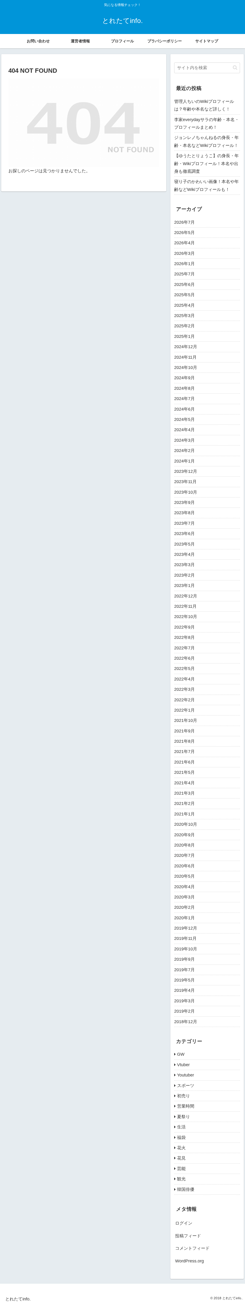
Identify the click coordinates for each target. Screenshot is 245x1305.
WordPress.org (189, 1261)
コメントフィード (192, 1248)
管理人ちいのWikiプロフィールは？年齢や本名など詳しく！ (204, 105)
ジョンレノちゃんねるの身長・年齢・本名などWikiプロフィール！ (206, 141)
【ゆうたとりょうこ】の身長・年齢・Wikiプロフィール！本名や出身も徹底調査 (206, 163)
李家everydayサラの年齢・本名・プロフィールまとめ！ (206, 123)
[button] (235, 67)
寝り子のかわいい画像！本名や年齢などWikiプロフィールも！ (206, 185)
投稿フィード (188, 1235)
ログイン (183, 1223)
